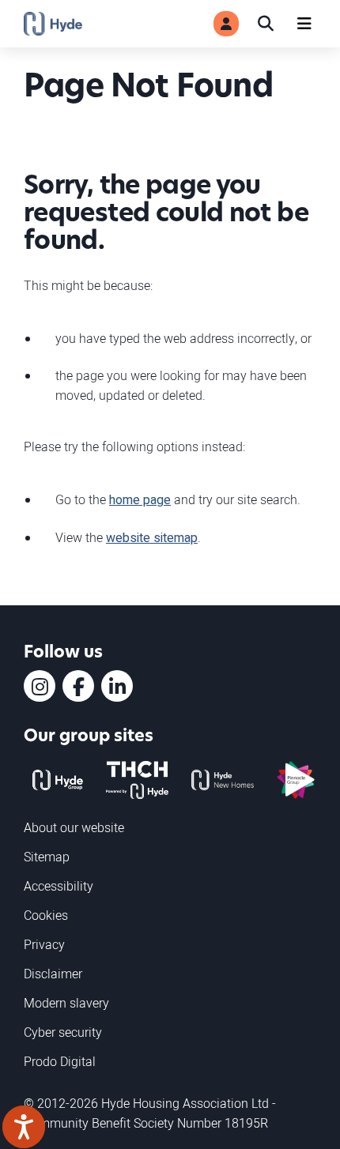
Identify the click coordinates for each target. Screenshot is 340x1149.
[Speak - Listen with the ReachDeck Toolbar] (23, 1127)
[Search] (266, 24)
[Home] (53, 24)
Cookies (46, 915)
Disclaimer (53, 973)
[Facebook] (78, 686)
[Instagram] (39, 686)
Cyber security (63, 1032)
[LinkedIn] (117, 686)
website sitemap (152, 538)
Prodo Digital (60, 1061)
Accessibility (58, 886)
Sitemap (47, 856)
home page (140, 500)
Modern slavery (66, 1002)
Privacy (44, 944)
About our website (74, 827)
